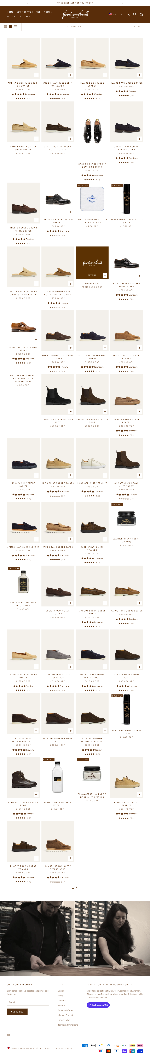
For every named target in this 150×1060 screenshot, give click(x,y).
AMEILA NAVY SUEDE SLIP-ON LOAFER (58, 84)
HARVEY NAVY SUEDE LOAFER (23, 484)
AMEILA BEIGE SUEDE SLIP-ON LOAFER (23, 84)
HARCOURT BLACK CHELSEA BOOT (58, 420)
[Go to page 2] (76, 887)
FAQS (60, 995)
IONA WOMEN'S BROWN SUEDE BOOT (127, 484)
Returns (61, 1005)
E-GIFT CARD (92, 283)
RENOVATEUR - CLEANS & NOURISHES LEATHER (92, 795)
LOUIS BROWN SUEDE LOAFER (58, 612)
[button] (18, 94)
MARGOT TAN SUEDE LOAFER (126, 611)
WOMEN (48, 12)
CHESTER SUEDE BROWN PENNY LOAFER (23, 229)
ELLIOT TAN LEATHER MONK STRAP (23, 348)
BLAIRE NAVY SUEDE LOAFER (126, 83)
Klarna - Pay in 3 (65, 1015)
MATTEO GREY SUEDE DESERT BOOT (58, 676)
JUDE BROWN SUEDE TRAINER (92, 548)
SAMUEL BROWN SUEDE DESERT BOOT (58, 867)
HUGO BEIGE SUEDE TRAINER (58, 483)
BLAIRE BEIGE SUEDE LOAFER (92, 84)
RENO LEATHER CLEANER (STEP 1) (58, 803)
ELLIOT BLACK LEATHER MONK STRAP (126, 285)
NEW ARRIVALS (25, 12)
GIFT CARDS (25, 16)
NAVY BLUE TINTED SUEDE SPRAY (127, 731)
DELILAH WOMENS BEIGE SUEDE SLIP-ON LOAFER (23, 293)
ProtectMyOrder (65, 1010)
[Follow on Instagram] (8, 1035)
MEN (38, 12)
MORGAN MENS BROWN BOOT (127, 676)
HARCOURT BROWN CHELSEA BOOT (92, 420)
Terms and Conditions (68, 1024)
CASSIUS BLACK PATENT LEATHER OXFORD (92, 165)
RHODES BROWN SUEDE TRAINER (23, 867)
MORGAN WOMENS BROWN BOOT (58, 740)
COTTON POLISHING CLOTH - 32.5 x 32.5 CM (92, 221)
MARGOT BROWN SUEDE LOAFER (92, 612)
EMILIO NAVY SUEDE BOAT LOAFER (92, 357)
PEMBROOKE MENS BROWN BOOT (23, 803)
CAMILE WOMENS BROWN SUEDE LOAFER (58, 148)
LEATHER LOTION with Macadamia (23, 604)
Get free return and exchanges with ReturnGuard (23, 378)
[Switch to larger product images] (5, 27)
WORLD (11, 16)
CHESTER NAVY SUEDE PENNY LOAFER (126, 148)
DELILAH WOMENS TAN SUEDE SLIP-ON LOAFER (57, 293)
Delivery (61, 1000)
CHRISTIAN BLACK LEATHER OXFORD (58, 221)
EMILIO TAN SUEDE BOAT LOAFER (126, 357)
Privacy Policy (64, 1020)
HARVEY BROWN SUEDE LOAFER (127, 420)
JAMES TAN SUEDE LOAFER (58, 547)
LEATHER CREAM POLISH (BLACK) (126, 540)
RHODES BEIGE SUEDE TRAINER (126, 803)
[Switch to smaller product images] (10, 27)
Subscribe (17, 1012)
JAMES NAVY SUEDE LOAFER (23, 547)
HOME (10, 12)
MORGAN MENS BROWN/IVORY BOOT (23, 740)
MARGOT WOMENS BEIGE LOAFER (23, 676)
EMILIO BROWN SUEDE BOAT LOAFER (58, 357)
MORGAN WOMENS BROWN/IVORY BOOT (92, 740)
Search (61, 990)
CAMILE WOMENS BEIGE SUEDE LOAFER (23, 148)
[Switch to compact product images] (15, 27)
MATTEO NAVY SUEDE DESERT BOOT (92, 676)
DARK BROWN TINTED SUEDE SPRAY (126, 221)
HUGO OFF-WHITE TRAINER (92, 483)
